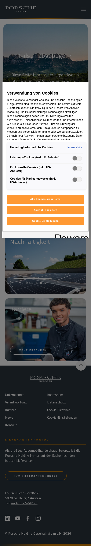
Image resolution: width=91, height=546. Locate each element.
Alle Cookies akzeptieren (45, 199)
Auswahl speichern (45, 210)
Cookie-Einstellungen (45, 221)
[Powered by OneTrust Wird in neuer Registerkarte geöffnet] (70, 235)
